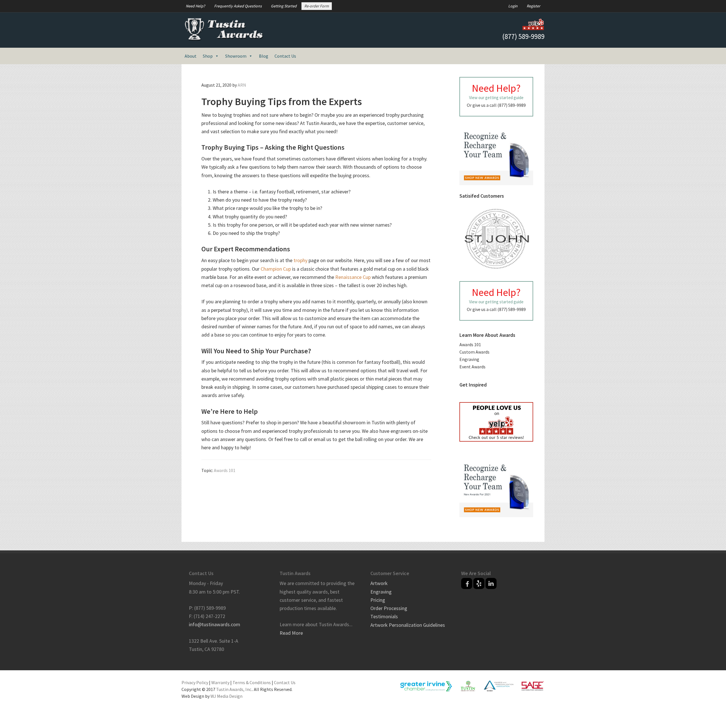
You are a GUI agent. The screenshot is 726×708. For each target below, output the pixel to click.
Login (513, 6)
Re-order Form (316, 6)
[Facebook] (466, 583)
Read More (291, 633)
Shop (208, 56)
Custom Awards (474, 352)
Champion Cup (276, 269)
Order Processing (388, 608)
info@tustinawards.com (214, 624)
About (191, 56)
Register (533, 6)
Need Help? (195, 6)
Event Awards (472, 366)
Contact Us (285, 56)
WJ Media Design (226, 696)
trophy (300, 260)
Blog (263, 56)
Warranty (220, 682)
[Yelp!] (478, 583)
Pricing (377, 600)
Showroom (235, 56)
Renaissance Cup (353, 277)
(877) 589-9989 (523, 36)
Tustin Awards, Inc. (234, 689)
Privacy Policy (195, 682)
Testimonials (384, 616)
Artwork (379, 583)
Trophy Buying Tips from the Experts (281, 101)
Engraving (469, 359)
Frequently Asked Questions (238, 6)
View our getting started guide (496, 97)
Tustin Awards (224, 29)
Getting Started (284, 6)
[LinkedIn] (491, 583)
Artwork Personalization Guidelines (407, 625)
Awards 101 (224, 470)
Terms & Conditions (252, 682)
